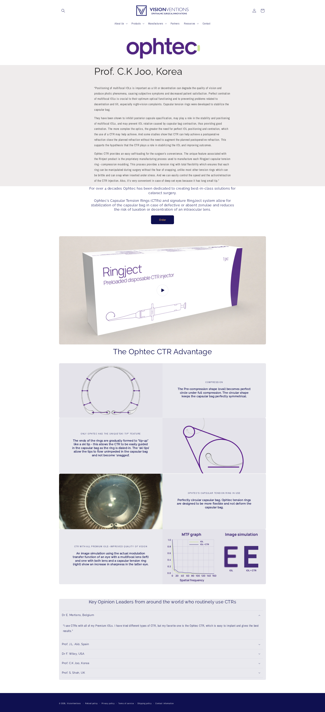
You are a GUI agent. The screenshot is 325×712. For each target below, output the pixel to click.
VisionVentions (74, 703)
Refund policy (91, 703)
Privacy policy (108, 703)
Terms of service (126, 703)
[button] (63, 11)
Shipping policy (144, 703)
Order (162, 220)
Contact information (164, 703)
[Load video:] (162, 290)
